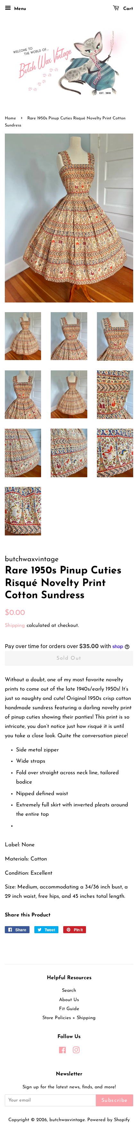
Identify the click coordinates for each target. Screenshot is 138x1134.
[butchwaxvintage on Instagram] (76, 1051)
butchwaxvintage (67, 1120)
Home (10, 118)
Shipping (15, 625)
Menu (19, 8)
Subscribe (114, 1100)
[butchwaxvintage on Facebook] (62, 1051)
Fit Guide (69, 1009)
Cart (127, 8)
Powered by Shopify (108, 1120)
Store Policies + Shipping (69, 1018)
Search (69, 990)
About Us (69, 1000)
